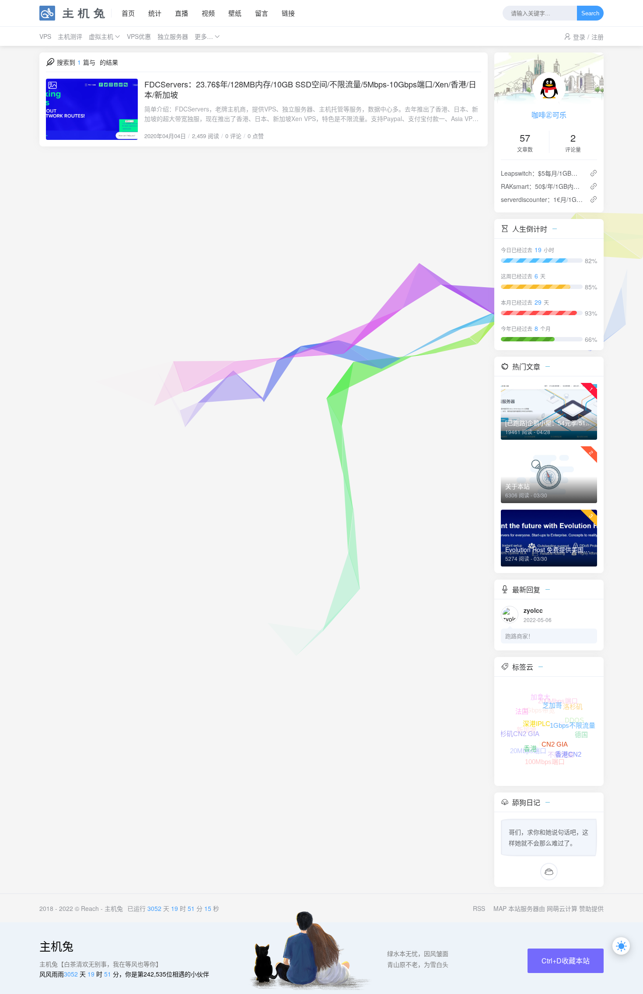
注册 (597, 36)
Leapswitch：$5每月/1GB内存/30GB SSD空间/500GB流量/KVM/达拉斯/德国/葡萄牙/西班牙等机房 (542, 173)
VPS (45, 36)
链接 (288, 12)
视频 (208, 12)
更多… (204, 36)
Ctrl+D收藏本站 (566, 961)
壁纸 (234, 12)
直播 (181, 12)
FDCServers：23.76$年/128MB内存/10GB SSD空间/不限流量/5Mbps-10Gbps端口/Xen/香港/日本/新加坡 (310, 89)
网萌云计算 (562, 908)
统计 (154, 12)
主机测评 (70, 36)
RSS (479, 908)
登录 (579, 36)
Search (590, 13)
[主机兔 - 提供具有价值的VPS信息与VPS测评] (75, 13)
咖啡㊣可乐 (548, 115)
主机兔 (114, 908)
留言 (261, 12)
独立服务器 (172, 36)
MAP (500, 908)
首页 (128, 12)
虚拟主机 (101, 36)
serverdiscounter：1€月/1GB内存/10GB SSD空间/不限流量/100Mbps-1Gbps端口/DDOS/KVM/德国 (542, 199)
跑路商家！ (519, 636)
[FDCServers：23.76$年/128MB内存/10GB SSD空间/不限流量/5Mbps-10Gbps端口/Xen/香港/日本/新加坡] (92, 109)
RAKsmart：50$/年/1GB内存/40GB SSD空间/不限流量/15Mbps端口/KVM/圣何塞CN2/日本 (542, 186)
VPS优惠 (139, 36)
